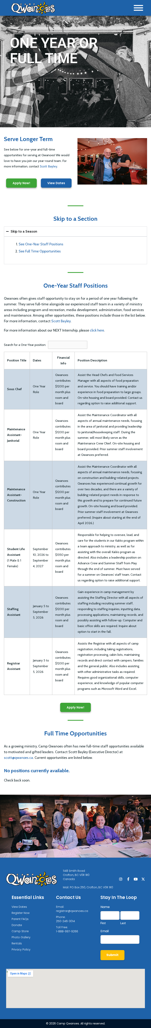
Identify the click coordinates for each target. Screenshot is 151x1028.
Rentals (17, 943)
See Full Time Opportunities (40, 251)
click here (97, 330)
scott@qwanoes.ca (18, 758)
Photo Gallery (21, 937)
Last (123, 923)
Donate (17, 925)
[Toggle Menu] (138, 8)
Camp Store (20, 931)
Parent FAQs (20, 919)
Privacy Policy (21, 949)
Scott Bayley (48, 166)
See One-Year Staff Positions (41, 244)
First (103, 923)
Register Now (20, 913)
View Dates (19, 907)
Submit (112, 955)
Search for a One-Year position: (25, 345)
